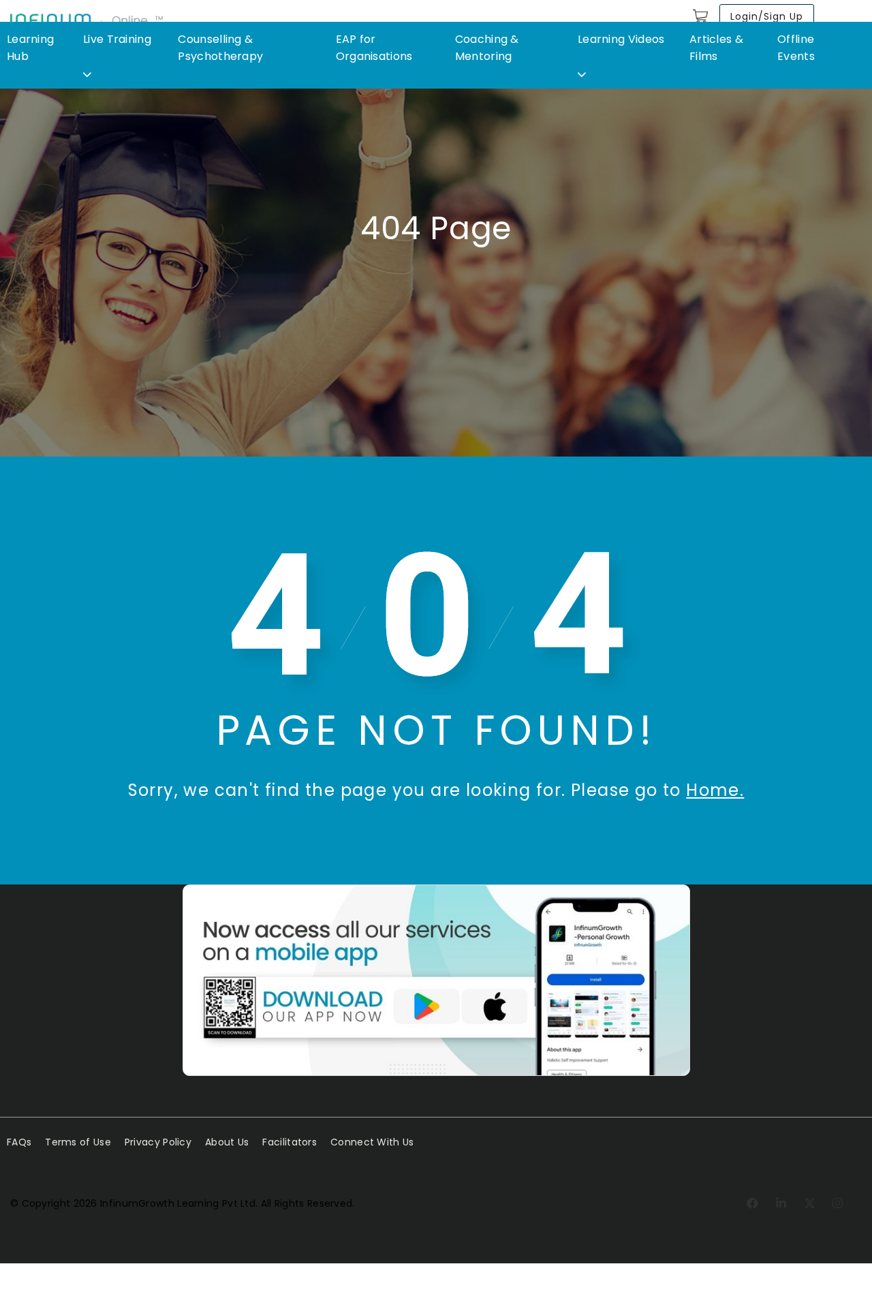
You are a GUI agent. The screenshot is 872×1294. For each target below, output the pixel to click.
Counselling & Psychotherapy (220, 47)
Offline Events (796, 47)
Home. (715, 790)
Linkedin (782, 1204)
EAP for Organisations (374, 47)
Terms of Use (78, 1142)
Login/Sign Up (766, 16)
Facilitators (289, 1142)
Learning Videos (621, 39)
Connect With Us (372, 1142)
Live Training (117, 39)
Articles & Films (716, 47)
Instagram (838, 1204)
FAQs (19, 1142)
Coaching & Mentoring (487, 47)
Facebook (753, 1204)
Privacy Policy (158, 1142)
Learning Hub (30, 47)
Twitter (810, 1204)
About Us (227, 1142)
